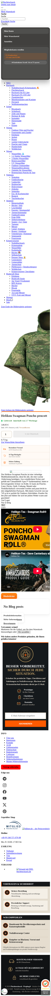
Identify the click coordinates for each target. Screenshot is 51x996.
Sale (8, 302)
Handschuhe (17, 146)
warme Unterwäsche (20, 142)
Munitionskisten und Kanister (24, 99)
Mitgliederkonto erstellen (14, 50)
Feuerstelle (16, 290)
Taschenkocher (18, 198)
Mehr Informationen (13, 619)
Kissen (14, 125)
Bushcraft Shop (12, 274)
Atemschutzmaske (19, 212)
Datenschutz (11, 750)
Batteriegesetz (12, 752)
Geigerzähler (17, 262)
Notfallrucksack (18, 243)
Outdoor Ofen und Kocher (22, 130)
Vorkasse (10, 851)
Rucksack (10, 85)
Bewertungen (9, 623)
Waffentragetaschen (20, 104)
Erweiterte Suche (8, 21)
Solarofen (15, 191)
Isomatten (15, 118)
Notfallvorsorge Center (19, 933)
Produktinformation (12, 615)
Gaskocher (16, 182)
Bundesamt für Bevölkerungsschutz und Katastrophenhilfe (27, 925)
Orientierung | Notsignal (21, 234)
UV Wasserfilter (18, 163)
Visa (8, 855)
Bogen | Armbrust (19, 231)
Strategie (9, 201)
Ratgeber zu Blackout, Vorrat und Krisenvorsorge (24, 941)
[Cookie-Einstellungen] (4, 991)
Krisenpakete (17, 245)
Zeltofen (15, 189)
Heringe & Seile (18, 116)
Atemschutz (16, 264)
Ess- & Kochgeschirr (20, 194)
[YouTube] (4, 798)
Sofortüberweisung (14, 853)
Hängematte (16, 121)
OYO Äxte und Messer (21, 295)
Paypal (9, 860)
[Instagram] (4, 785)
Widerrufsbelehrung (14, 759)
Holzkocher (16, 184)
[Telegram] (4, 778)
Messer (14, 226)
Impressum (10, 740)
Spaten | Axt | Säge (19, 222)
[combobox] (13, 18)
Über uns (10, 738)
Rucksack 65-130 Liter (21, 95)
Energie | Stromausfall (21, 210)
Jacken (14, 137)
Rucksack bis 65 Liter (21, 92)
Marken (9, 297)
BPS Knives (17, 283)
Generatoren (17, 260)
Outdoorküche (17, 179)
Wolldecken (16, 149)
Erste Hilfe (16, 217)
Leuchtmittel (17, 208)
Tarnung (15, 224)
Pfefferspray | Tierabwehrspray (24, 267)
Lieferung (10, 754)
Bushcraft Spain (18, 278)
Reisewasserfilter (19, 161)
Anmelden (8, 42)
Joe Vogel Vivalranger (21, 281)
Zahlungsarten (12, 747)
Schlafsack (16, 111)
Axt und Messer (18, 293)
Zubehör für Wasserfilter (22, 170)
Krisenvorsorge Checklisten (23, 271)
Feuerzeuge (16, 238)
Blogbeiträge (9, 596)
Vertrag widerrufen (10, 767)
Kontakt (9, 743)
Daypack (15, 102)
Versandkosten (24, 428)
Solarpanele (16, 236)
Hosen (14, 139)
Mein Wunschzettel (11, 36)
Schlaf (9, 107)
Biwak (14, 288)
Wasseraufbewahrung (20, 168)
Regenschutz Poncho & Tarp (23, 172)
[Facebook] (4, 792)
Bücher (15, 286)
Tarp (13, 123)
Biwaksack (16, 109)
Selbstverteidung (18, 219)
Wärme (9, 128)
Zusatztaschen (17, 97)
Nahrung (10, 175)
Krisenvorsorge (12, 241)
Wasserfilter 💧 (18, 154)
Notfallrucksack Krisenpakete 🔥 (25, 88)
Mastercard (10, 858)
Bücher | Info (17, 205)
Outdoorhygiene (18, 215)
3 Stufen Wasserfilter (20, 158)
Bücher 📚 (16, 252)
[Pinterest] (4, 811)
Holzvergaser (17, 187)
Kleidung (15, 135)
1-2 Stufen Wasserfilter (21, 156)
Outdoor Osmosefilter (20, 165)
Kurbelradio (16, 250)
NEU (8, 83)
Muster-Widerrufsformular (17, 761)
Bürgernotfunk (18, 203)
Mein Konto (9, 31)
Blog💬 (9, 300)
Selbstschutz (17, 255)
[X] (4, 805)
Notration (15, 177)
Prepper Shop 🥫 (19, 257)
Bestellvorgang (12, 757)
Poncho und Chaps (19, 144)
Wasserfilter (16, 248)
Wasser (9, 151)
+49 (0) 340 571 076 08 (11, 837)
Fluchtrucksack (18, 90)
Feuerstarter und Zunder (21, 132)
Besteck (15, 196)
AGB (8, 745)
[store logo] (8, 2)
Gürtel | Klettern (18, 229)
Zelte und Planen (19, 114)
